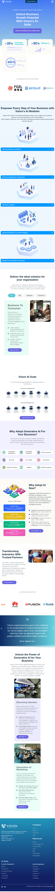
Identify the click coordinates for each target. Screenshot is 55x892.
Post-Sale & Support (8, 205)
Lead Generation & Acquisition (11, 149)
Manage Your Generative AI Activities (13, 260)
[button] (27, 149)
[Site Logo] (6, 1)
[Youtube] (5, 887)
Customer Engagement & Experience (13, 177)
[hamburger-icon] (54, 0)
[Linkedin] (2, 887)
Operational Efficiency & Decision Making (15, 232)
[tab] (11, 295)
